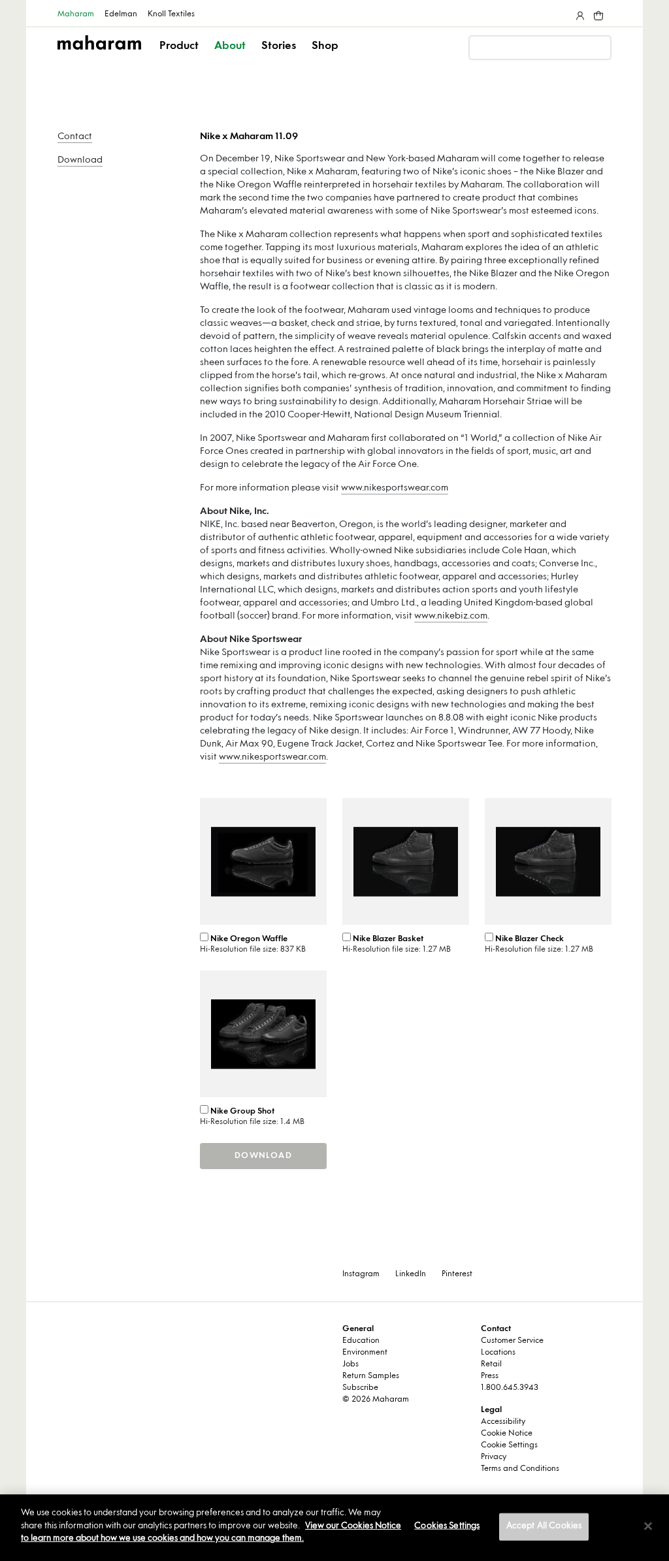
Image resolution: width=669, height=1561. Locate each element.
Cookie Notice (506, 1433)
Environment (364, 1352)
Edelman (121, 14)
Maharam (75, 14)
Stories (278, 46)
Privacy (493, 1457)
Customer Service (512, 1340)
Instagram (361, 1274)
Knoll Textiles (171, 14)
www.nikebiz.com (450, 616)
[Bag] (597, 13)
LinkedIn (410, 1274)
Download (80, 160)
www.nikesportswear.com (394, 488)
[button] (180, 57)
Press (489, 1376)
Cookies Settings (447, 1526)
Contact (74, 137)
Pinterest (457, 1274)
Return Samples (370, 1376)
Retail (491, 1364)
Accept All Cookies (543, 1526)
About (230, 46)
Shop (325, 46)
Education (361, 1340)
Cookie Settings (509, 1445)
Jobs (350, 1364)
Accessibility (503, 1421)
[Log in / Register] (579, 13)
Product (179, 46)
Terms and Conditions (520, 1468)
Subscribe (360, 1387)
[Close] (648, 1526)
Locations (498, 1352)
